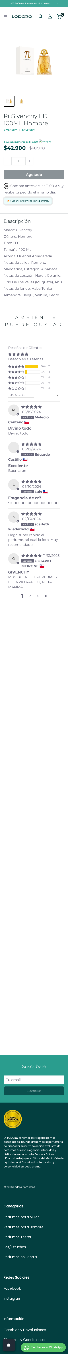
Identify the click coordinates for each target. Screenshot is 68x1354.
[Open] (9, 1345)
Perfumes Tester (17, 1237)
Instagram (12, 1298)
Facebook (12, 1288)
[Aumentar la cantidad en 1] (29, 161)
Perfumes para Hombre (24, 1227)
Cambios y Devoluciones (25, 1329)
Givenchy (10, 129)
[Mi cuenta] (50, 16)
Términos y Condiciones (24, 1339)
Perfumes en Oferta (20, 1257)
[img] (31, 407)
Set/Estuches (15, 1247)
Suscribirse (34, 1090)
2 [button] (30, 596)
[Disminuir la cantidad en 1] (7, 161)
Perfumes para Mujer (21, 1217)
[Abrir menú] (5, 16)
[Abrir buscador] (41, 16)
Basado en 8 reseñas (25, 359)
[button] (16, 366)
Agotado (34, 174)
